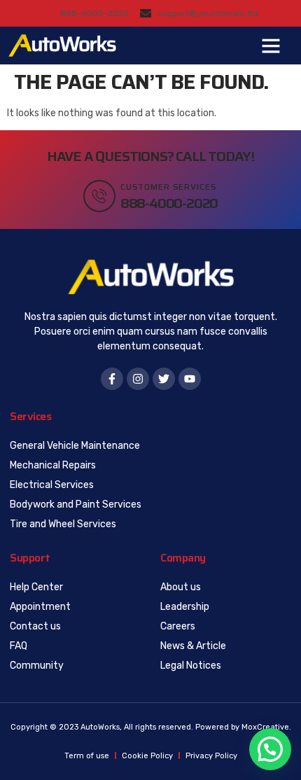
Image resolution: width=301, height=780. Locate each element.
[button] (271, 45)
